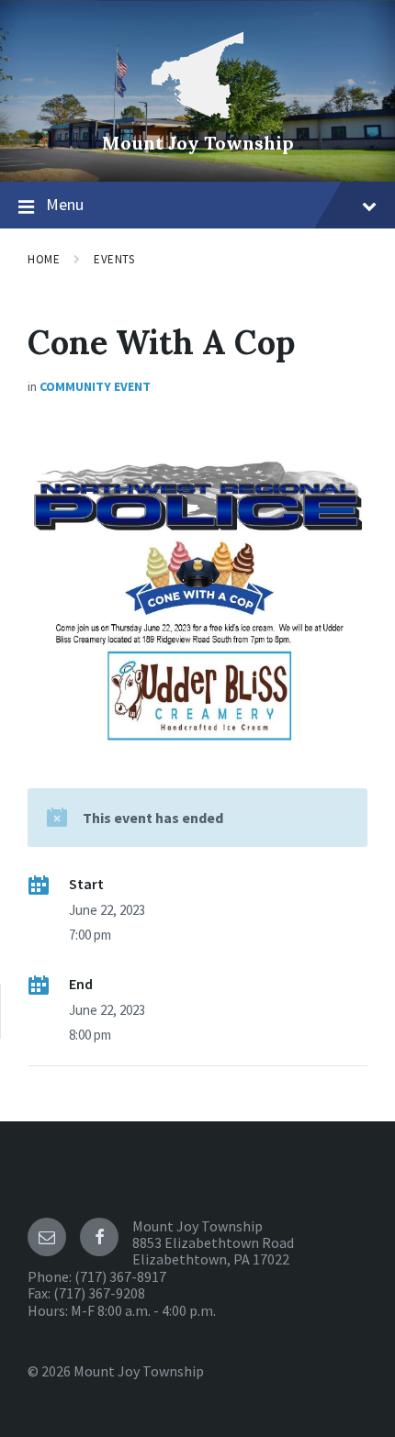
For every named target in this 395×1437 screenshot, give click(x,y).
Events (114, 259)
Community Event (95, 386)
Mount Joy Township (198, 142)
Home (44, 259)
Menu (65, 204)
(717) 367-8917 (120, 1276)
